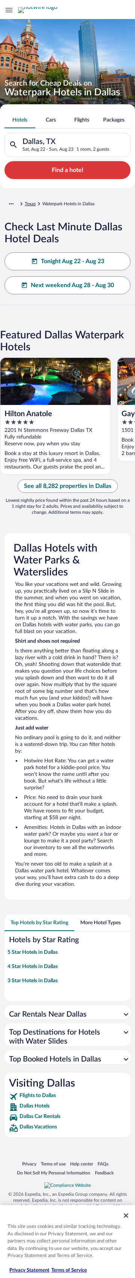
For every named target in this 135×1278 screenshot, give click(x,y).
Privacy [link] (29, 1163)
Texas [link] (30, 204)
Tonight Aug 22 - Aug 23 (72, 261)
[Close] (126, 1215)
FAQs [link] (103, 1163)
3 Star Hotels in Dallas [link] (33, 980)
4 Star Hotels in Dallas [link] (33, 966)
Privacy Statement (29, 1270)
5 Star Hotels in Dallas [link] (33, 952)
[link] (67, 1096)
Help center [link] (81, 1163)
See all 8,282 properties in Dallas (67, 486)
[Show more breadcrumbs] (11, 204)
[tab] (19, 120)
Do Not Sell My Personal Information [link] (53, 1172)
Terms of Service (69, 1270)
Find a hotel (67, 170)
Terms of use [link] (53, 1163)
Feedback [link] (104, 1172)
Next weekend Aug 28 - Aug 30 (72, 285)
